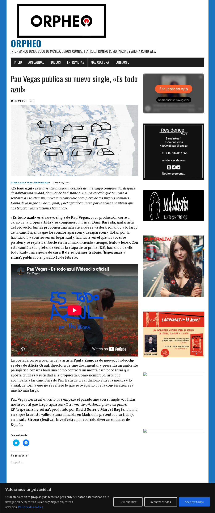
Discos (56, 62)
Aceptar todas (194, 502)
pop (32, 101)
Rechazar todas (160, 502)
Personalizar (127, 502)
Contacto (122, 62)
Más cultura (100, 62)
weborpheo (41, 182)
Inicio (18, 62)
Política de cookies (30, 507)
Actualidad (36, 62)
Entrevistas (75, 62)
